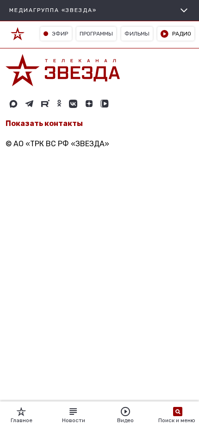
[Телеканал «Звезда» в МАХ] (13, 104)
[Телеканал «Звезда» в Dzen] (89, 104)
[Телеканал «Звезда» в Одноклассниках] (59, 104)
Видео (125, 420)
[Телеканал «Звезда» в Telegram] (29, 104)
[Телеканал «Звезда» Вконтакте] (73, 104)
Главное (21, 420)
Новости (73, 420)
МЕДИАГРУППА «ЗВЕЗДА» (53, 10)
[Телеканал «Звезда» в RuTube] (45, 104)
